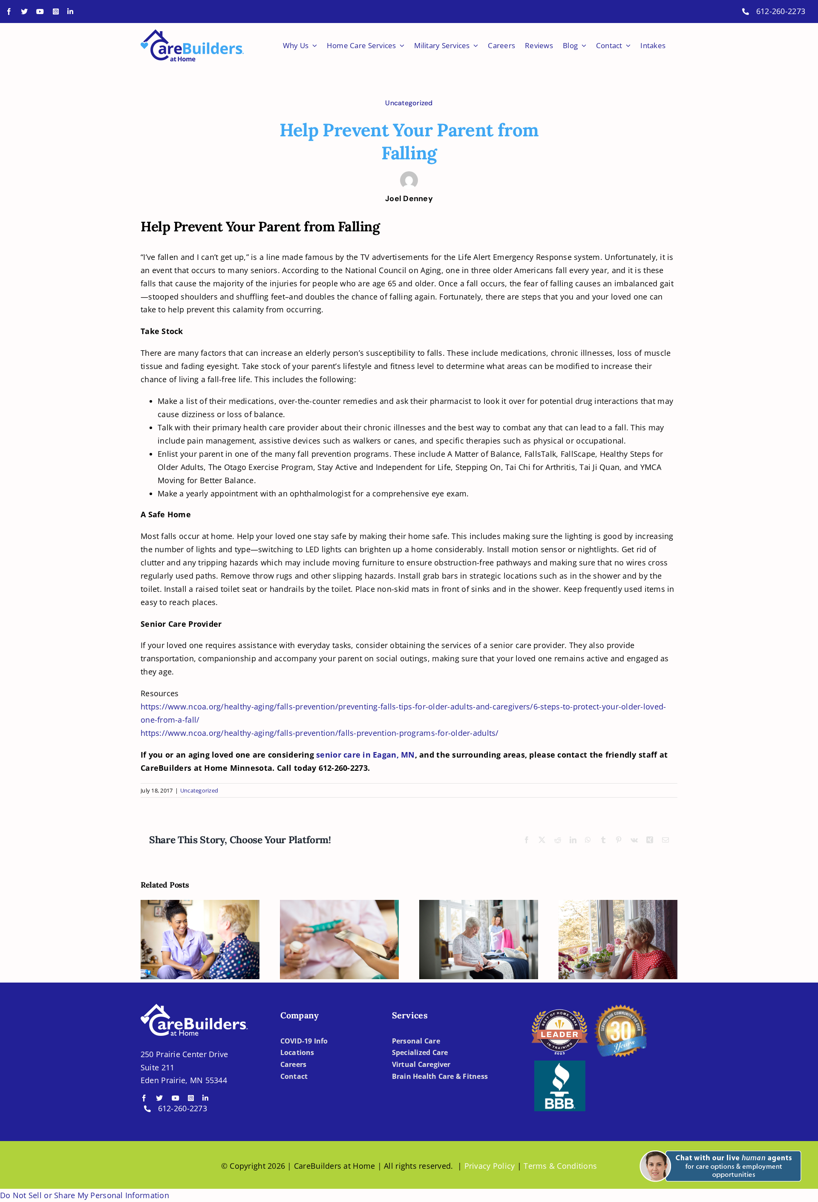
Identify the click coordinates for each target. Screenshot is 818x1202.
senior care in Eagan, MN (365, 754)
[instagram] (56, 11)
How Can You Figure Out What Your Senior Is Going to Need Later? (192, 911)
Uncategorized (409, 102)
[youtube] (40, 11)
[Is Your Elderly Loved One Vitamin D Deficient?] (339, 939)
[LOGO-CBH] (192, 33)
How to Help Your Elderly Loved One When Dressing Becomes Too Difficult (470, 905)
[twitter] (24, 11)
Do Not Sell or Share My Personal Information (84, 1195)
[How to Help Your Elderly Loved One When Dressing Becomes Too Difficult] (478, 939)
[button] (718, 1145)
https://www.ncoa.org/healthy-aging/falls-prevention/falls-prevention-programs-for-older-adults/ (320, 733)
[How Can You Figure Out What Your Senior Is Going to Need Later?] (200, 939)
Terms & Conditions (560, 1166)
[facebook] (9, 11)
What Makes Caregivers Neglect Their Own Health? (610, 917)
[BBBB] (559, 1064)
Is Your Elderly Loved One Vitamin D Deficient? (331, 917)
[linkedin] (70, 11)
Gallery (208, 911)
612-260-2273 (780, 11)
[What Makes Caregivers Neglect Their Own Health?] (618, 939)
